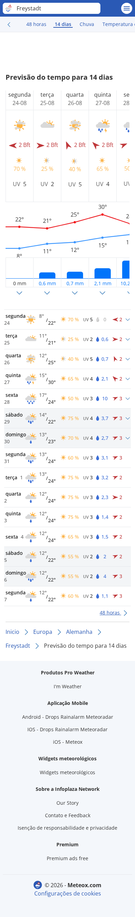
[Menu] (126, 8)
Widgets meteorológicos (67, 772)
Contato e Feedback (67, 815)
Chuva (87, 24)
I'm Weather (68, 686)
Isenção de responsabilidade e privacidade (67, 827)
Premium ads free (67, 858)
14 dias (63, 24)
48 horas (36, 24)
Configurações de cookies (67, 893)
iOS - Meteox (67, 742)
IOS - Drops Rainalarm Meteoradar (67, 729)
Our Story (67, 803)
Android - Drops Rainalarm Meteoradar (67, 717)
